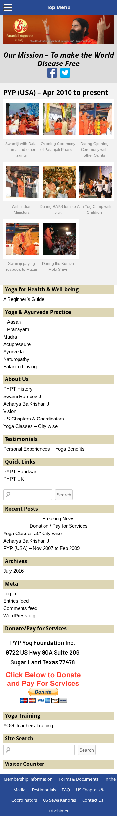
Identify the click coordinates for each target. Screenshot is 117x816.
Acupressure (17, 344)
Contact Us (92, 800)
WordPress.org (19, 615)
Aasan (12, 322)
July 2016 (13, 571)
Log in (9, 593)
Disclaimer (59, 811)
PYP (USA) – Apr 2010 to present (55, 92)
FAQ (66, 790)
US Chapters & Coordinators (33, 418)
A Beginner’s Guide (23, 299)
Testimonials (44, 790)
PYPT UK (13, 479)
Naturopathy (16, 359)
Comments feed (20, 608)
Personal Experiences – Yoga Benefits (43, 449)
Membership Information (28, 779)
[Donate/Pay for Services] (43, 703)
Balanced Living (20, 366)
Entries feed (16, 600)
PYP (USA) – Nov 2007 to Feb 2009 (41, 548)
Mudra (10, 336)
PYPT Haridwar (19, 471)
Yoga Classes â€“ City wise (32, 533)
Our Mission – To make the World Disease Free (58, 59)
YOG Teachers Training (28, 725)
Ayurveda (13, 351)
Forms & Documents (78, 779)
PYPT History (17, 389)
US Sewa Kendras (59, 800)
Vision (9, 411)
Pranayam (16, 329)
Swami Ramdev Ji (22, 396)
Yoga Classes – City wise (30, 426)
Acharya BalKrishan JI (27, 404)
